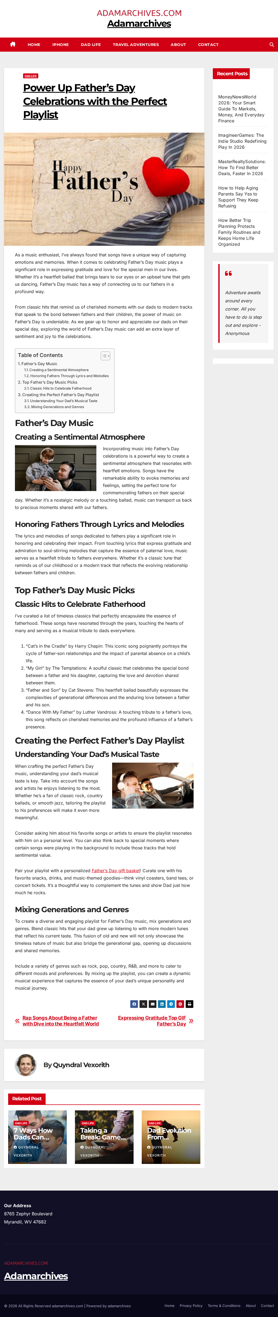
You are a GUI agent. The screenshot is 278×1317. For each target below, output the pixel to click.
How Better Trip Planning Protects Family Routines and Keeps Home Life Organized (239, 232)
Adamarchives (139, 23)
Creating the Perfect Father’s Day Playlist (60, 394)
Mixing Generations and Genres (57, 407)
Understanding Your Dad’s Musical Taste (63, 401)
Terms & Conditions (224, 1305)
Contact (208, 44)
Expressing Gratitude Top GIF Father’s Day (152, 1021)
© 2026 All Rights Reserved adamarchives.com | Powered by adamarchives (67, 1306)
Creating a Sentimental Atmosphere (59, 370)
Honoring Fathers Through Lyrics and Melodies (69, 376)
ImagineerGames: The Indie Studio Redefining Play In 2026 (242, 141)
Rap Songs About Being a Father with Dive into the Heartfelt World (61, 1021)
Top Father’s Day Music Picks (49, 382)
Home (34, 44)
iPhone (60, 44)
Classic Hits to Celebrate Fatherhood (60, 388)
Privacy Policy (191, 1305)
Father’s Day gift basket (116, 870)
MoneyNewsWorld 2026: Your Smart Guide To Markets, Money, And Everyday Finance (241, 108)
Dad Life (91, 44)
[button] (272, 44)
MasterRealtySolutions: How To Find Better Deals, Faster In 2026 (242, 167)
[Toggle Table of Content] (103, 356)
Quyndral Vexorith (81, 1065)
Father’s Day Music (39, 363)
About (178, 44)
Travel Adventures (136, 44)
